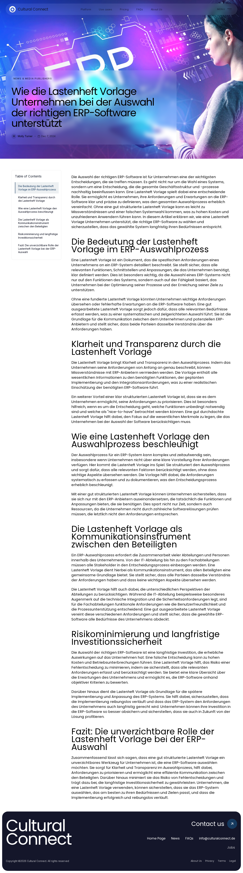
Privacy (209, 861)
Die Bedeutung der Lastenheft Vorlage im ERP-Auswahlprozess (37, 188)
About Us (196, 861)
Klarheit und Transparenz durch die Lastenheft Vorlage (36, 199)
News (175, 838)
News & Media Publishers (33, 78)
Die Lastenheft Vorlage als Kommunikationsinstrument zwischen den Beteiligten (33, 223)
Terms (222, 861)
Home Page (156, 838)
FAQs (189, 838)
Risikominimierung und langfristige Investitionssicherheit (38, 236)
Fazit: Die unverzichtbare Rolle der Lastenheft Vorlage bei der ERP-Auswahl (38, 249)
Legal (232, 861)
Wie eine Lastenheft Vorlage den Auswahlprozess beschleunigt (37, 210)
